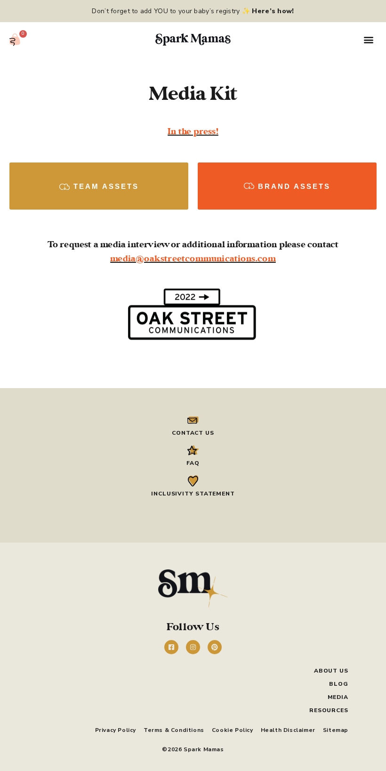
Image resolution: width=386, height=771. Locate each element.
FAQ (193, 463)
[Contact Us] (193, 420)
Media (338, 697)
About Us (331, 671)
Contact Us (193, 433)
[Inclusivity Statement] (193, 481)
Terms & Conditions (174, 730)
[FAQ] (193, 450)
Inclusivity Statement (193, 493)
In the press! (193, 132)
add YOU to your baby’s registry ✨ (216, 11)
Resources (328, 710)
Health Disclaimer (288, 730)
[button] (369, 40)
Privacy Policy (115, 730)
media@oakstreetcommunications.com (193, 259)
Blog (338, 684)
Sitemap (335, 730)
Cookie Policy (232, 730)
